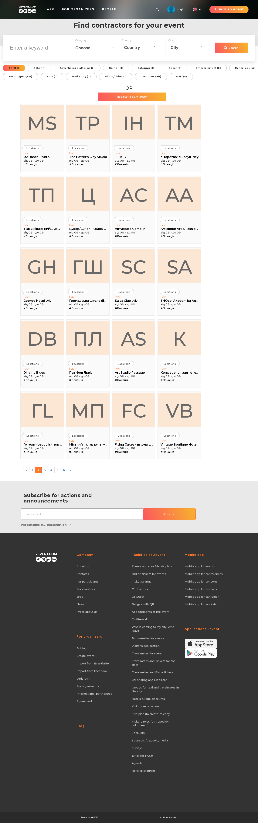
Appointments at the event (150, 612)
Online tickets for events (149, 574)
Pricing (82, 648)
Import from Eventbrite (93, 663)
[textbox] (138, 47)
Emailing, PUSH (142, 755)
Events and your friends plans (152, 566)
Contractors (140, 589)
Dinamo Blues (34, 372)
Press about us (87, 612)
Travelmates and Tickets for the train (153, 663)
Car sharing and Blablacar (149, 680)
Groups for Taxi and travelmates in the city (155, 689)
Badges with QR (143, 604)
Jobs (80, 596)
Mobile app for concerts (201, 581)
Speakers (138, 733)
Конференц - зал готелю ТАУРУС (180, 372)
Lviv (26, 153)
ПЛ (88, 338)
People (109, 9)
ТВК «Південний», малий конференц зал (42, 229)
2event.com (86, 817)
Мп (88, 410)
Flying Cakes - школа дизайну (134, 444)
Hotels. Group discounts (148, 699)
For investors (86, 589)
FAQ (80, 726)
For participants (88, 581)
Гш (88, 266)
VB (179, 410)
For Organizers (78, 9)
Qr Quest (138, 596)
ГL (42, 410)
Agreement (84, 701)
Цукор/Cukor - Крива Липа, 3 (88, 229)
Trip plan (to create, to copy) (151, 714)
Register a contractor (132, 96)
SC (133, 266)
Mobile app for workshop (202, 604)
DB (42, 338)
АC (134, 195)
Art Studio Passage (130, 372)
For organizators (88, 686)
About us (83, 566)
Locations (32, 148)
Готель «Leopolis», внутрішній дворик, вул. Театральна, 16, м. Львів (42, 444)
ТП (42, 195)
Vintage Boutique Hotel (179, 444)
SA (179, 266)
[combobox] (140, 46)
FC (133, 410)
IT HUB (120, 157)
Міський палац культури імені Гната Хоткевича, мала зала (88, 444)
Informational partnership (94, 693)
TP (87, 123)
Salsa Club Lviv (126, 301)
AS (133, 338)
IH (133, 123)
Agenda (137, 763)
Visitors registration (145, 706)
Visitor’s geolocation (146, 646)
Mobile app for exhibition (202, 596)
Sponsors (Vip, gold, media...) (151, 740)
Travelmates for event (147, 653)
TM (179, 123)
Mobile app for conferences (204, 574)
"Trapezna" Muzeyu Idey (180, 157)
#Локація (30, 164)
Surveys (137, 748)
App (50, 9)
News (81, 604)
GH (42, 266)
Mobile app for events (200, 566)
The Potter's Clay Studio (88, 157)
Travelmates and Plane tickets (152, 672)
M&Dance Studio (36, 157)
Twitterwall (140, 619)
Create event (85, 656)
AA (179, 195)
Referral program (143, 770)
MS (42, 123)
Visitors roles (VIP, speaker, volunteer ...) (150, 723)
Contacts (83, 574)
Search (234, 48)
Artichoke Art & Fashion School (180, 229)
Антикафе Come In (130, 229)
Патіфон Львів (81, 372)
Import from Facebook (92, 671)
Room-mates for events (148, 638)
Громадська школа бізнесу (88, 301)
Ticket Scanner (142, 581)
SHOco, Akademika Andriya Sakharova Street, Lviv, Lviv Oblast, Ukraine (180, 301)
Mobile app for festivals (201, 589)
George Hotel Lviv (37, 301)
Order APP (84, 678)
